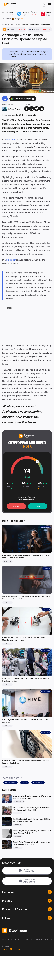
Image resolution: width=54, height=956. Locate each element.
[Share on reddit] (36, 108)
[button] (33, 98)
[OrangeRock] (18, 18)
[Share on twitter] (31, 108)
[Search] (44, 4)
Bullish (37, 506)
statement (11, 139)
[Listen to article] (5, 98)
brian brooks (10, 782)
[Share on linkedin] (41, 108)
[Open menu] (49, 4)
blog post (11, 259)
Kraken (24, 782)
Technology (12, 25)
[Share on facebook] (26, 108)
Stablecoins (38, 782)
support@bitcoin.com (12, 949)
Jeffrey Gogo (14, 109)
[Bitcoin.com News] (9, 4)
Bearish (16, 506)
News (4, 25)
